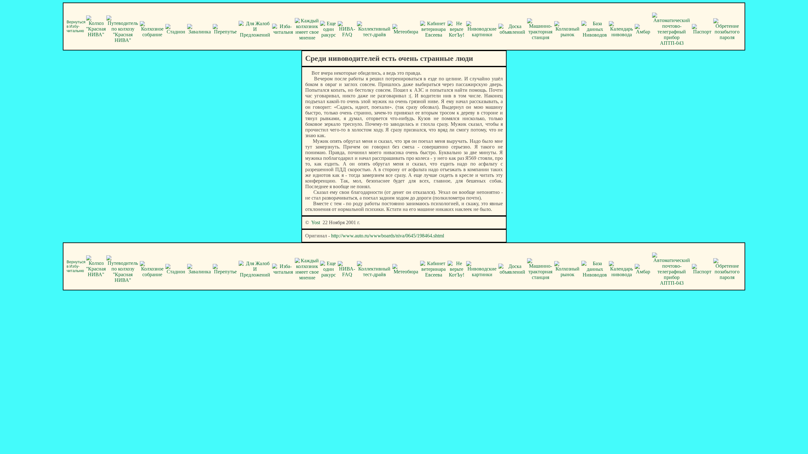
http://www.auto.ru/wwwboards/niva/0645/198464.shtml (387, 235)
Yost (315, 222)
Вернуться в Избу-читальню (76, 26)
